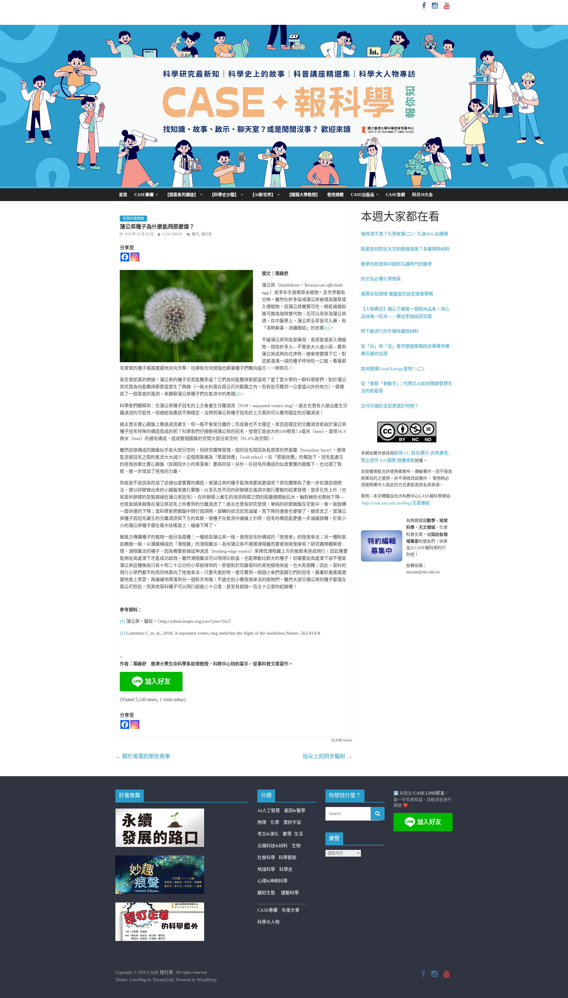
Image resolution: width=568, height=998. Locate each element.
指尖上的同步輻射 (327, 756)
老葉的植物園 (133, 218)
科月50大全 (422, 195)
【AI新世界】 (262, 195)
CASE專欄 (144, 195)
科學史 (286, 869)
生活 (298, 834)
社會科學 (268, 857)
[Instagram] (134, 257)
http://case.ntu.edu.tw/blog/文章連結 (396, 503)
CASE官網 (395, 195)
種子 (195, 234)
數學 (288, 834)
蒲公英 (206, 234)
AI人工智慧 (268, 810)
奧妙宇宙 (292, 822)
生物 (296, 845)
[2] (238, 394)
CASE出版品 (362, 195)
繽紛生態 (269, 892)
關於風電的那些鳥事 (142, 756)
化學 (274, 822)
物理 (261, 822)
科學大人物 (268, 922)
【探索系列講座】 (181, 195)
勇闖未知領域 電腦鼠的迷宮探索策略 (397, 294)
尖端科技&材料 (272, 845)
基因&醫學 (294, 810)
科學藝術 (287, 857)
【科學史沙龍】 (224, 195)
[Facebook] (124, 257)
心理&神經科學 (272, 881)
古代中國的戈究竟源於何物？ (390, 406)
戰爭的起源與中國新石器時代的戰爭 (396, 264)
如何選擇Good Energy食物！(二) (392, 368)
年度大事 (290, 910)
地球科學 (266, 869)
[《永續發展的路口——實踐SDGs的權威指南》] (159, 812)
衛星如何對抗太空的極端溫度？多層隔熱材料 (405, 249)
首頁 (123, 195)
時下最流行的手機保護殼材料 (390, 331)
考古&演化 (268, 834)
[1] (326, 328)
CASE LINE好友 (429, 793)
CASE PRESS (172, 234)
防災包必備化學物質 (381, 278)
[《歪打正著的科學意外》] (159, 906)
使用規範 (335, 195)
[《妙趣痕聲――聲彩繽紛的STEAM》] (159, 859)
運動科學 (290, 892)
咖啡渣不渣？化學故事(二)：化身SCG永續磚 (404, 234)
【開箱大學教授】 (303, 195)
